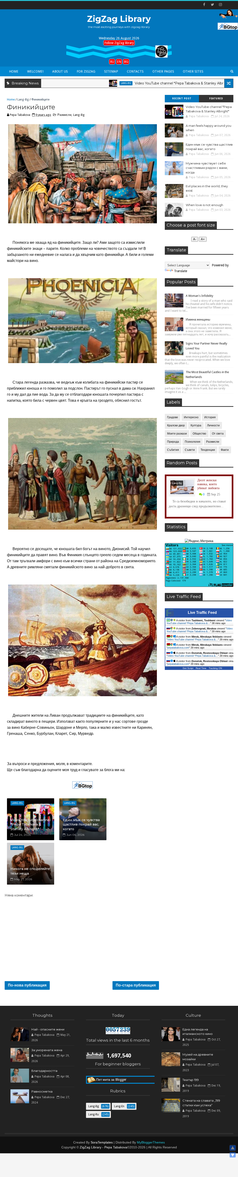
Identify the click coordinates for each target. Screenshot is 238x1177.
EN (119, 62)
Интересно (191, 417)
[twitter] (212, 4)
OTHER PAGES (163, 71)
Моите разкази (177, 433)
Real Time (201, 668)
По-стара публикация (136, 985)
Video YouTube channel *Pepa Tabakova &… (199, 622)
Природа (173, 441)
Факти (225, 449)
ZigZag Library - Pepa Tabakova (103, 1147)
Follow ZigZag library (119, 43)
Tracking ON (215, 668)
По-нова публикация (27, 985)
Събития (173, 449)
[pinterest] (228, 4)
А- (194, 239)
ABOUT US (60, 71)
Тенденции (208, 449)
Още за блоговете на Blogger (118, 1079)
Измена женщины (198, 319)
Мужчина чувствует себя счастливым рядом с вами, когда (207, 167)
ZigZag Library (119, 19)
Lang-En (221, 83)
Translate (180, 271)
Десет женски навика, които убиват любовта (208, 484)
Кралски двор (176, 425)
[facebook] (204, 4)
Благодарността (44, 1071)
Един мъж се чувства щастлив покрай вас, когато (81, 824)
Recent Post (182, 98)
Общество (199, 433)
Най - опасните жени (47, 1029)
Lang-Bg (93, 83)
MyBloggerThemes (151, 1142)
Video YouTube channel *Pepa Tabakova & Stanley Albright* (150, 83)
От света (218, 433)
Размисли (64, 115)
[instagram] (220, 4)
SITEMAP (111, 71)
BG (126, 62)
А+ (203, 239)
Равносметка (42, 1091)
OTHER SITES (193, 71)
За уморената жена (46, 1050)
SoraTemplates (102, 1142)
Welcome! (35, 71)
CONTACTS (135, 71)
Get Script (188, 668)
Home (13, 71)
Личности (213, 425)
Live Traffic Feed (202, 613)
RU (112, 62)
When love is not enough (204, 205)
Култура (196, 425)
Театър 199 (190, 1080)
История (210, 417)
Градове (172, 417)
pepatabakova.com (178, 647)
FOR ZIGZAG (86, 71)
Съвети (190, 449)
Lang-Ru (93, 1114)
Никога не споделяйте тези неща (30, 871)
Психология (192, 441)
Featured (216, 98)
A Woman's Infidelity (199, 296)
